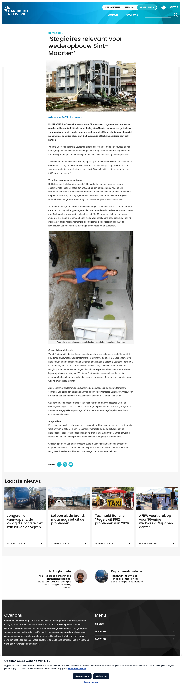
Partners (100, 639)
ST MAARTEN (55, 33)
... (39, 643)
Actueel (113, 14)
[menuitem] (113, 14)
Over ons (132, 14)
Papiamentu (112, 7)
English (129, 7)
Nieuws (99, 623)
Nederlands (147, 7)
